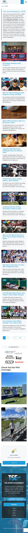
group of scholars (9, 488)
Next (20, 337)
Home (2, 6)
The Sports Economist (11, 528)
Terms (14, 513)
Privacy (14, 515)
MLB (5, 43)
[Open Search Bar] (22, 2)
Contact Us (14, 462)
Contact (14, 510)
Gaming (5, 79)
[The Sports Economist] (5, 2)
